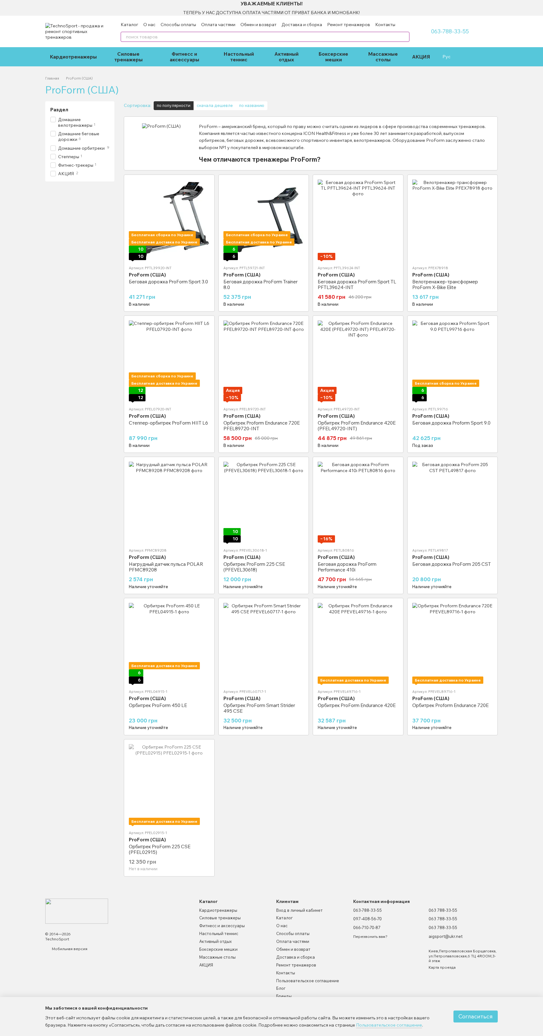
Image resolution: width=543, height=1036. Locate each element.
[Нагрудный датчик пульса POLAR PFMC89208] (169, 502)
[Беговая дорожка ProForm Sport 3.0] (169, 220)
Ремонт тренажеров (348, 24)
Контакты (385, 24)
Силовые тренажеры (128, 57)
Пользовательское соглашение (307, 980)
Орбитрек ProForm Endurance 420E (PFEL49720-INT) (357, 426)
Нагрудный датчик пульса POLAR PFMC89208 (166, 567)
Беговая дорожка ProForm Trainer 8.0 (260, 284)
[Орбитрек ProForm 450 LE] (169, 643)
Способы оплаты (178, 24)
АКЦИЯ (421, 56)
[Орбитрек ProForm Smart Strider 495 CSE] (263, 643)
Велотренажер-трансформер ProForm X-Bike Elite (445, 284)
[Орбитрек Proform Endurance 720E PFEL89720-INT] (263, 360)
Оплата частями (218, 24)
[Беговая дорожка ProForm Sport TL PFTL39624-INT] (358, 220)
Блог (280, 988)
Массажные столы (383, 57)
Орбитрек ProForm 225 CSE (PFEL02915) (159, 849)
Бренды (284, 996)
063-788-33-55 (450, 31)
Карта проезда (442, 967)
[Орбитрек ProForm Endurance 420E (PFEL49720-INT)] (358, 360)
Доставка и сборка (302, 24)
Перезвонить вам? (370, 936)
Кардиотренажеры (73, 56)
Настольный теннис (239, 57)
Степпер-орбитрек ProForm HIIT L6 (168, 423)
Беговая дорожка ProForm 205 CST (451, 564)
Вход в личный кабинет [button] (299, 910)
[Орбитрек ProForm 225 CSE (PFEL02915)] (169, 784)
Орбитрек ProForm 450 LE (158, 705)
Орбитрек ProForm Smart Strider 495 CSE (259, 708)
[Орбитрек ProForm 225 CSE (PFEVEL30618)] (263, 502)
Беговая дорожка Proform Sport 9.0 (451, 423)
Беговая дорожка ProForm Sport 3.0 (168, 282)
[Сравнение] (478, 56)
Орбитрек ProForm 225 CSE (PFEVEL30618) (254, 567)
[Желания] (466, 56)
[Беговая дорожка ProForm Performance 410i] (358, 502)
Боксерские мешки (333, 57)
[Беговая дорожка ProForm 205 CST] (452, 502)
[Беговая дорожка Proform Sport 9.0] (452, 360)
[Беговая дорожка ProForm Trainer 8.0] (263, 220)
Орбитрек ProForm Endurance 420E (357, 705)
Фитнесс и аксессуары (184, 57)
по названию (251, 105)
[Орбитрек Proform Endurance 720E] (452, 643)
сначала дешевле (215, 105)
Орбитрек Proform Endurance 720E (450, 705)
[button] (538, 8)
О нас (149, 24)
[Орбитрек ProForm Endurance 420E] (358, 643)
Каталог (129, 24)
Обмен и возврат (258, 24)
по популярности (173, 105)
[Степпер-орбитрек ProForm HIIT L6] (169, 360)
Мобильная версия (69, 948)
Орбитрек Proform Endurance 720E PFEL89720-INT (261, 426)
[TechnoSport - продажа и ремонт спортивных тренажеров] (76, 910)
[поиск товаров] (404, 37)
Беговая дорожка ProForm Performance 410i (347, 567)
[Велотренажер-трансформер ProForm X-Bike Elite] (452, 220)
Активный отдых (286, 57)
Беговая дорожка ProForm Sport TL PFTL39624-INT (357, 284)
